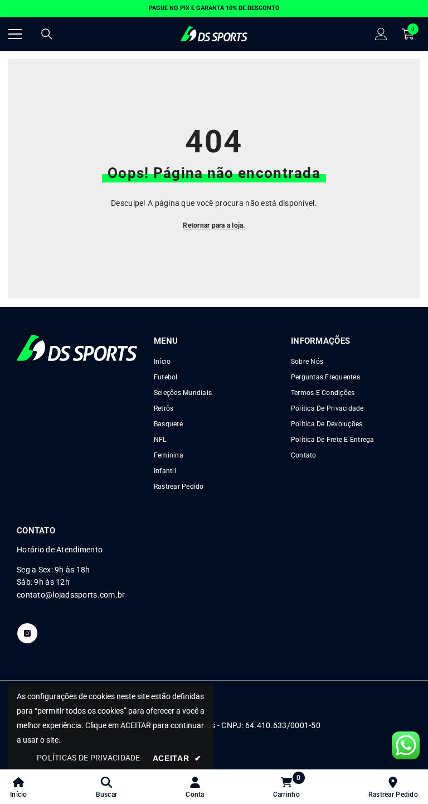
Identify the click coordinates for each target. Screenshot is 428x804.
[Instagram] (27, 633)
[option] (214, 8)
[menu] (15, 34)
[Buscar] (47, 34)
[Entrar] (381, 34)
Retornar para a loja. (214, 225)
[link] (107, 787)
